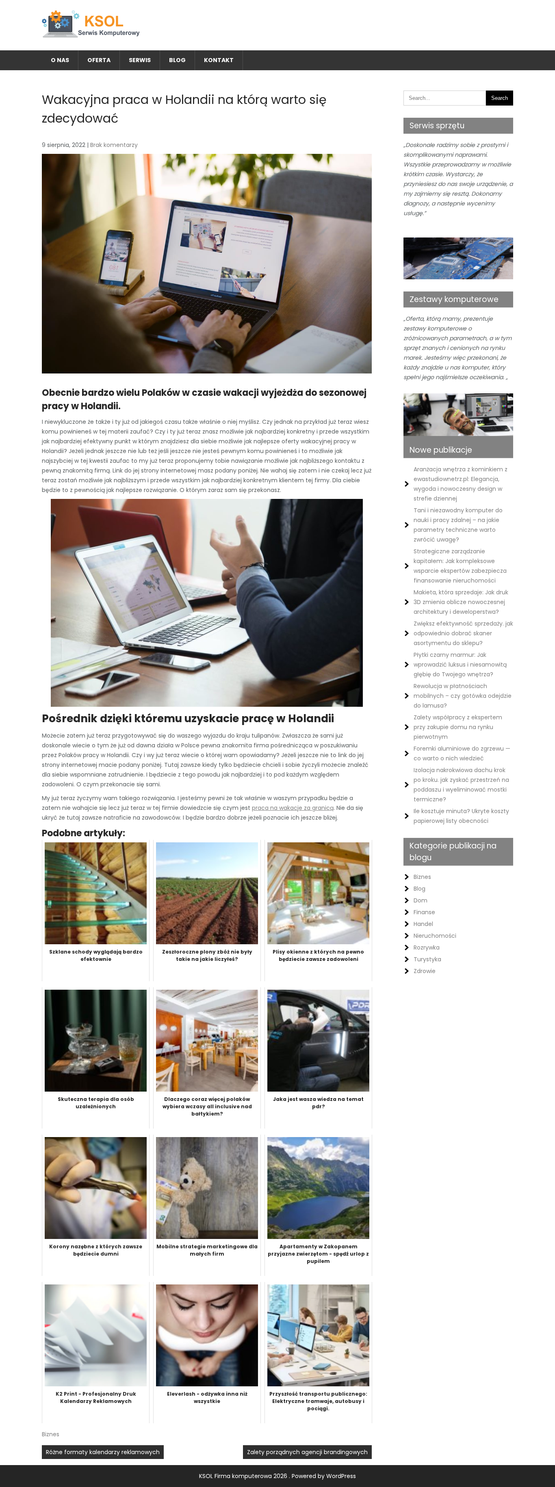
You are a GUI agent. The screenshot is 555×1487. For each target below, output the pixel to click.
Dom (420, 900)
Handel (423, 924)
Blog (177, 60)
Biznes (50, 1434)
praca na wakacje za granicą (293, 808)
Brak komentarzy (114, 145)
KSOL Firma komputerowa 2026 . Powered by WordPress (277, 1476)
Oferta (99, 60)
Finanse (424, 912)
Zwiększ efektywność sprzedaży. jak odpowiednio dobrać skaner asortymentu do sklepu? (463, 633)
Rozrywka (427, 947)
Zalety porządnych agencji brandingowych (307, 1452)
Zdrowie (425, 971)
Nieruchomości (435, 936)
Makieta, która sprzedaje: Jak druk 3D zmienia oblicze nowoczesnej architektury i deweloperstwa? (461, 602)
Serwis (140, 60)
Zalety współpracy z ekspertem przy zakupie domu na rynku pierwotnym (458, 727)
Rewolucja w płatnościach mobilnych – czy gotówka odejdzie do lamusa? (463, 696)
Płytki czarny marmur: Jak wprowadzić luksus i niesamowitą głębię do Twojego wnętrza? (460, 664)
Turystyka (427, 959)
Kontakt (219, 60)
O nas (60, 60)
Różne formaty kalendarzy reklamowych (103, 1452)
